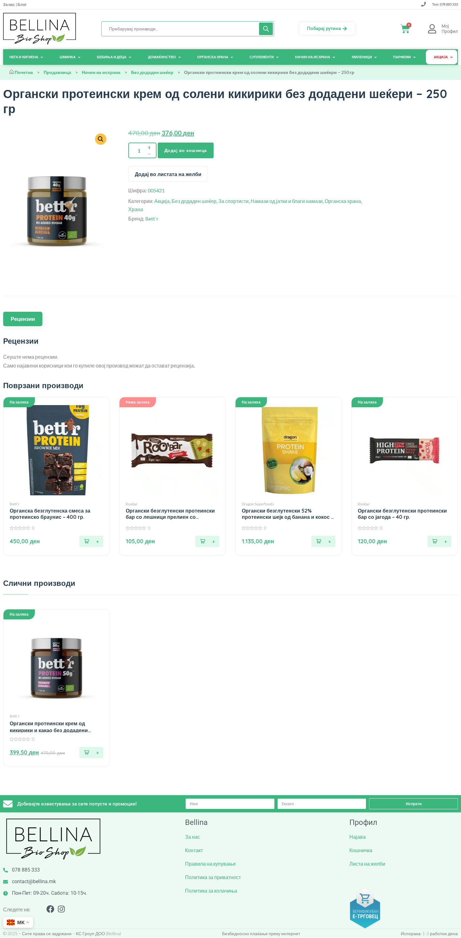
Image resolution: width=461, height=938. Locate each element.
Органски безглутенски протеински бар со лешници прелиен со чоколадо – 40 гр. (170, 514)
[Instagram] (61, 909)
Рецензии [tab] (23, 318)
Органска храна (343, 201)
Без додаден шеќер (152, 72)
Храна (135, 209)
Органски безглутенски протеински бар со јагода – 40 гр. (402, 514)
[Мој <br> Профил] (432, 29)
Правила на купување (210, 864)
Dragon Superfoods (258, 504)
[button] (91, 541)
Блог (22, 4)
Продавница (57, 72)
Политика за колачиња (211, 891)
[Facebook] (50, 909)
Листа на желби (367, 864)
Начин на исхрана (101, 72)
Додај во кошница (185, 150)
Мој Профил (450, 28)
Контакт (194, 850)
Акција (162, 201)
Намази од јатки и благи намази (287, 201)
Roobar (132, 504)
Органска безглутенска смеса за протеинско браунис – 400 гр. (50, 514)
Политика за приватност (213, 877)
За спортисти (233, 201)
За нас (9, 4)
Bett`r (151, 218)
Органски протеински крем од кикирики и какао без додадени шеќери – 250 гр (49, 727)
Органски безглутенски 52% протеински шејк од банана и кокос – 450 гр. (288, 514)
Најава (357, 837)
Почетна (24, 72)
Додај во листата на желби (168, 174)
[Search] (266, 29)
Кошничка (360, 850)
